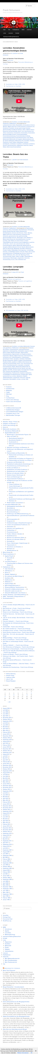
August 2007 (6, 852)
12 (13, 695)
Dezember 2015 (7, 785)
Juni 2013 (5, 837)
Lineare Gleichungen (14, 486)
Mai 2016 (5, 778)
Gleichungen (20, 237)
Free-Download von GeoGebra (13, 86)
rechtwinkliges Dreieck (14, 251)
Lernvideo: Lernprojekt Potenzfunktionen (13, 268)
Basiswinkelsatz (23, 229)
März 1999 (5, 892)
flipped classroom (12, 126)
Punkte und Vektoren (12, 467)
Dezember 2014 (7, 806)
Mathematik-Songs (10, 934)
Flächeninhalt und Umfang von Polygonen (20, 458)
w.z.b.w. (13, 259)
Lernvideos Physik (10, 561)
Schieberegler (24, 374)
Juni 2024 (5, 714)
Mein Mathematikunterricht (12, 958)
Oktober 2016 (6, 769)
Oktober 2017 (6, 750)
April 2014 (5, 820)
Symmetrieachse (11, 145)
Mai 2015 (5, 796)
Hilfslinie (29, 237)
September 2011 (7, 841)
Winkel (4, 147)
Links (4, 33)
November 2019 (7, 717)
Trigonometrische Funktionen (15, 478)
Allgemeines (8, 942)
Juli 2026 (5, 710)
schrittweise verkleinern (28, 144)
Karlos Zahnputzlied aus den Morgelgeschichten (16, 1001)
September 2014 (7, 811)
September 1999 (7, 888)
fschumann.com (30, 126)
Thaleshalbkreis (28, 256)
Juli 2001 (5, 874)
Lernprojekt (20, 365)
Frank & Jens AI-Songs (12, 399)
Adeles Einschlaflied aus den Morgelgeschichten (16, 1016)
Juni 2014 (5, 817)
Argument (27, 351)
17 (5, 697)
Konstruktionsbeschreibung (23, 136)
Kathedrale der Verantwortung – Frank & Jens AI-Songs (18, 667)
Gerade (17, 128)
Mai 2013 (5, 839)
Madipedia (9, 390)
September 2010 (7, 844)
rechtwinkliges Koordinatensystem (12, 374)
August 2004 (6, 870)
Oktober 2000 (6, 877)
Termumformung (7, 256)
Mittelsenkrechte (19, 140)
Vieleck (31, 145)
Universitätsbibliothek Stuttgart (14, 411)
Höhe (24, 129)
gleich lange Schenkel (24, 128)
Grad (25, 237)
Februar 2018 (6, 745)
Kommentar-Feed (7, 919)
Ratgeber (7, 949)
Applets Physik (9, 556)
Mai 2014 (5, 818)
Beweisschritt (23, 231)
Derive (6, 572)
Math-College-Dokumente (12, 585)
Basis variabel (6, 352)
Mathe (31, 137)
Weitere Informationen (23, 1053)
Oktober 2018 (6, 738)
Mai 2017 (5, 758)
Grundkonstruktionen (16, 129)
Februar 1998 (6, 898)
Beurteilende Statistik (15, 440)
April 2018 (5, 743)
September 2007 (7, 850)
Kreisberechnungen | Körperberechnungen (18, 523)
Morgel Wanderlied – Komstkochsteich (13, 987)
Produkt (5, 250)
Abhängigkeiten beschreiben (15, 506)
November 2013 (7, 829)
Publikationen (16, 29)
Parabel (31, 370)
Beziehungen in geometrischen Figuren (18, 434)
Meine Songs (6, 552)
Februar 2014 (6, 824)
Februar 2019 (6, 732)
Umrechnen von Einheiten (14, 547)
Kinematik (9, 558)
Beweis (5, 231)
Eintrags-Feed (7, 917)
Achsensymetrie (14, 349)
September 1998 (7, 894)
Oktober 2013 (6, 831)
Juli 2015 (5, 793)
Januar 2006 (6, 861)
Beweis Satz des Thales (13, 231)
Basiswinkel (19, 125)
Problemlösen (11, 530)
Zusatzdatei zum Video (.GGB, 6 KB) (15, 189)
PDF (4, 371)
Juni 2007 (5, 853)
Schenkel (26, 142)
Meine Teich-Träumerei (9, 970)
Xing (7, 396)
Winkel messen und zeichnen (15, 502)
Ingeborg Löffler (10, 677)
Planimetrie (10, 60)
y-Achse (23, 379)
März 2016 (5, 782)
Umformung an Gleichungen (10, 258)
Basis (14, 125)
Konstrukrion (17, 133)
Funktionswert (25, 357)
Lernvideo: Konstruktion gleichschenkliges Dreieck (15, 49)
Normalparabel (25, 370)
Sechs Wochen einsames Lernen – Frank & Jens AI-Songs (19, 632)
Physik (7, 947)
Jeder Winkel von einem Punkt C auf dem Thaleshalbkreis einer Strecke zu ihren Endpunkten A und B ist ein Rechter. (18, 242)
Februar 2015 (6, 802)
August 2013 (6, 835)
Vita (9, 29)
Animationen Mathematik (11, 431)
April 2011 (5, 842)
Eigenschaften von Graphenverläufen (21, 354)
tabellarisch (19, 376)
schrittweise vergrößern (16, 144)
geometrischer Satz (14, 236)
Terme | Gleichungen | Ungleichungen (17, 543)
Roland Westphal (10, 681)
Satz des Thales (24, 251)
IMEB (23, 29)
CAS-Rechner (8, 570)
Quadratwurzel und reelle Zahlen (16, 471)
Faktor (25, 233)
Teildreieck (9, 255)
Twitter (8, 392)
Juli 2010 (5, 848)
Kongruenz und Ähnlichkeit (14, 462)
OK (31, 1053)
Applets (7, 931)
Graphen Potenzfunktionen (25, 360)
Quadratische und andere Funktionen (17, 469)
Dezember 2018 (7, 736)
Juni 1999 (5, 890)
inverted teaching (12, 131)
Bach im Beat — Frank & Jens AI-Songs (14, 610)
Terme (27, 255)
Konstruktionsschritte (20, 137)
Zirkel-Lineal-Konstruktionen (14, 147)
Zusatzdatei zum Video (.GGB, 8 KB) (15, 299)
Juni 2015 (5, 795)
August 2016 (6, 772)
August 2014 (6, 813)
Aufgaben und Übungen (9, 423)
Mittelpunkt (12, 140)
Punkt (10, 142)
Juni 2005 (5, 864)
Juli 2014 (5, 815)
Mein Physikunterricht (11, 962)
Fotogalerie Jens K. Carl (12, 413)
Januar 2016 (6, 783)
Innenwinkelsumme (21, 239)
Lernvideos (8, 932)
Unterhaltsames (9, 951)
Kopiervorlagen (9, 583)
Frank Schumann (11, 10)
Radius (14, 142)
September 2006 (7, 855)
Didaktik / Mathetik (10, 574)
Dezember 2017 (7, 749)
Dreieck (14, 233)
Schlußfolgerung (17, 253)
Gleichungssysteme (12, 519)
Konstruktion (24, 133)
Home (4, 427)
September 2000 (7, 879)
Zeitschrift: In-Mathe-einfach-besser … (15, 589)
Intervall (5, 363)
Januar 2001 (6, 875)
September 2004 (7, 868)
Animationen (8, 929)
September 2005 (7, 863)
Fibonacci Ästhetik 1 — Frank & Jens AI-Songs (15, 645)
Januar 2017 (6, 763)
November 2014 (7, 807)
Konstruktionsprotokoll (8, 137)
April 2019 (5, 728)
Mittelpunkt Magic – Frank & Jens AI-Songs (15, 638)
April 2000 (5, 883)
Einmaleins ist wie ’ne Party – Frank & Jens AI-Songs (17, 630)
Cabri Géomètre (9, 569)
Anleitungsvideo (13, 351)
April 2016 (5, 780)
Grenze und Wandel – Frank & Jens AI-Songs (15, 654)
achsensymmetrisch (24, 349)
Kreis (28, 137)
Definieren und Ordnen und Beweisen (17, 447)
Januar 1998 (6, 899)
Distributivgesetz (7, 233)
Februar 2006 (6, 859)
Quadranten (28, 373)
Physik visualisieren (8, 554)
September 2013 (7, 833)
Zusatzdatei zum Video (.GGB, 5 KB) (15, 84)
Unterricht (29, 29)
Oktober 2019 (6, 719)
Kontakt (17, 33)
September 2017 (7, 752)
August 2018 (6, 741)
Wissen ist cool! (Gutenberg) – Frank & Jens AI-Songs (17, 612)
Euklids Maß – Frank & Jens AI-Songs (13, 626)
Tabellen (25, 376)
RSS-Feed (9, 394)
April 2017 (5, 760)
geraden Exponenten (8, 360)
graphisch (14, 362)
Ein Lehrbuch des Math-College (13, 576)
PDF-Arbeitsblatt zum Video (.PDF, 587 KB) (17, 310)
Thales (13, 256)
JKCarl (4, 133)
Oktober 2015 (6, 789)
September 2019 (7, 721)
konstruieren (10, 133)
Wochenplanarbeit (8, 598)
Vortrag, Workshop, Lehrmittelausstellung (14, 594)
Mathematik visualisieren (10, 429)
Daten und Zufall (11, 436)
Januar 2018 (6, 747)
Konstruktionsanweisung (9, 136)
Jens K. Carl (21, 131)
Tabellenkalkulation (8, 377)
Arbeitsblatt (21, 351)
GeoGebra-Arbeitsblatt (25, 359)
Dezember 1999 (7, 887)
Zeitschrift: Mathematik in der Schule (15, 593)
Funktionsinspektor (16, 357)
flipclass (5, 126)
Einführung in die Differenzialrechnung (17, 513)
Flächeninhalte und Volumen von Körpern (20, 460)
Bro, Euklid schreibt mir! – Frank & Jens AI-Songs (16, 628)
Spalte (30, 374)
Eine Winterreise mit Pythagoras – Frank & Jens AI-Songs (18, 647)
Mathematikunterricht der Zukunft (16, 247)
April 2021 (5, 715)
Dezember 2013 (7, 828)
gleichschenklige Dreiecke (9, 237)
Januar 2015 (6, 804)
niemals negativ (17, 370)
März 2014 (5, 822)
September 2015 (7, 791)
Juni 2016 (5, 776)
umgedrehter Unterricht (23, 145)
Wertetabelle (12, 379)
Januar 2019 (6, 734)
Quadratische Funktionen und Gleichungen (20, 499)
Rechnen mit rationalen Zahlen (15, 473)
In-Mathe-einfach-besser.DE (13, 408)
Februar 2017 (6, 761)
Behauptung (31, 229)
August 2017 (6, 754)
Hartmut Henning (10, 673)
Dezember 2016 (7, 765)
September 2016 (7, 771)
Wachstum (12, 501)
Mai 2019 (5, 726)
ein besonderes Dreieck (29, 125)
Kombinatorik (12, 442)
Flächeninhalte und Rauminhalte (16, 453)
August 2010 (6, 846)
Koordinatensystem (12, 365)
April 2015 (5, 798)
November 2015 (7, 787)
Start (4, 29)
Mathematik (6, 139)
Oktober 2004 (6, 866)
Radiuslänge (20, 142)
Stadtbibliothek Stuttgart (13, 410)
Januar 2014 (6, 826)
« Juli (9, 702)
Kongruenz (10, 521)
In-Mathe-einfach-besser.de (24, 362)
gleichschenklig (7, 129)
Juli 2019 (5, 723)
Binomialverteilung (12, 512)
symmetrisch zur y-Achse (9, 376)
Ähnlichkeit (10, 508)
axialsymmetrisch (7, 125)
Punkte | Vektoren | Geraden (14, 534)
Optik (8, 559)
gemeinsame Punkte (8, 359)
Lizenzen (10, 33)
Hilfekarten (8, 581)
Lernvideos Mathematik (24, 122)
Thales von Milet (20, 256)
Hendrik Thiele (10, 675)
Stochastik (10, 541)
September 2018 (7, 739)
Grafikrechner (8, 580)
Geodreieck (6, 128)
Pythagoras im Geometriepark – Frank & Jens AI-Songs (18, 649)
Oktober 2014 (6, 809)
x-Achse (18, 379)
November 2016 (7, 767)
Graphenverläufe (7, 362)
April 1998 (5, 896)
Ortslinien (32, 140)
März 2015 (5, 800)
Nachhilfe (26, 140)
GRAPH (16, 360)
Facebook (8, 387)
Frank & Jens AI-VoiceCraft (13, 401)
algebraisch (6, 351)
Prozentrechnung (11, 532)
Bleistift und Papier (15, 352)
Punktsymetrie (16, 373)
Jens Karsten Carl (29, 131)
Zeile (27, 379)
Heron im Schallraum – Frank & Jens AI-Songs (15, 639)
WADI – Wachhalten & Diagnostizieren (13, 596)
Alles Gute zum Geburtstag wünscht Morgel (15, 1029)
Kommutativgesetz (7, 245)
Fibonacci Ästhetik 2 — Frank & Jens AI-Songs (15, 621)
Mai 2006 (5, 857)
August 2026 (6, 708)
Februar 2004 (6, 872)
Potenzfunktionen (7, 373)
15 (27, 695)
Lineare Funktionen (14, 484)
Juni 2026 (5, 712)
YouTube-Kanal (10, 398)
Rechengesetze (22, 250)
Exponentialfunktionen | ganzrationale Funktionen (20, 515)
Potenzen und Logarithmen (14, 279)
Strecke (5, 145)
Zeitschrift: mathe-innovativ (12, 591)
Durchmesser (20, 233)
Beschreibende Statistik (15, 438)
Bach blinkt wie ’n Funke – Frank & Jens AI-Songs (16, 608)
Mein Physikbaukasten (11, 960)
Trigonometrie (11, 545)
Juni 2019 (5, 725)
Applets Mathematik (10, 432)
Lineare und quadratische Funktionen (17, 524)
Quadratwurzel (11, 535)
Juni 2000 (5, 881)
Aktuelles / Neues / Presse (10, 421)
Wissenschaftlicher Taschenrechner (14, 587)
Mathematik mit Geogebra (15, 139)
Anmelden (5, 915)
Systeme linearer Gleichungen (15, 475)
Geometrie (5, 236)
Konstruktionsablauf (22, 134)
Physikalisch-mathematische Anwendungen (19, 464)
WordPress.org (7, 921)
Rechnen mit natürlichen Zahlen (15, 537)
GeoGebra (14, 122)
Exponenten (6, 355)
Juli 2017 (5, 756)
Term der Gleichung (21, 255)
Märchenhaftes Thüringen (13, 415)
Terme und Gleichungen (13, 477)
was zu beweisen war (20, 259)
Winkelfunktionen (11, 550)
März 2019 (5, 730)
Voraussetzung (6, 259)
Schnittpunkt (6, 144)
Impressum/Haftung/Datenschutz (11, 36)
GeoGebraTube (10, 388)
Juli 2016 (5, 774)
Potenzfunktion (23, 371)
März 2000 (5, 885)
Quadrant (22, 373)
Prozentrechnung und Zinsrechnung (17, 466)
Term (14, 255)
